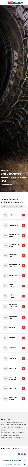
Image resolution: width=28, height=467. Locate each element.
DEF (10, 206)
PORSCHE (8, 448)
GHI (16, 206)
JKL (22, 206)
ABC (4, 206)
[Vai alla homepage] (15, 2)
